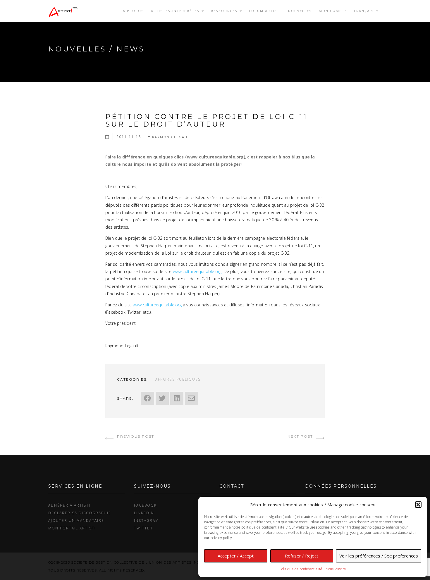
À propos (133, 10)
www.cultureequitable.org (197, 271)
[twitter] (162, 398)
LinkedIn (144, 512)
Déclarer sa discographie (79, 512)
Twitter (143, 528)
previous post (135, 436)
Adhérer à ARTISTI (69, 505)
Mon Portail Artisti (72, 528)
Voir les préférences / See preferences (378, 556)
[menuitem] (366, 11)
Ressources (225, 10)
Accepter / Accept (236, 556)
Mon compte (333, 10)
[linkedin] (176, 398)
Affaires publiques (178, 379)
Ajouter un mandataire (76, 520)
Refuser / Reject (301, 556)
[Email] (191, 398)
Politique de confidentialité (301, 569)
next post (301, 436)
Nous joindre (336, 569)
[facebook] (147, 398)
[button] (418, 505)
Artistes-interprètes (176, 10)
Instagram (146, 520)
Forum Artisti (265, 10)
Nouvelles (300, 10)
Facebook (145, 505)
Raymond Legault (172, 137)
